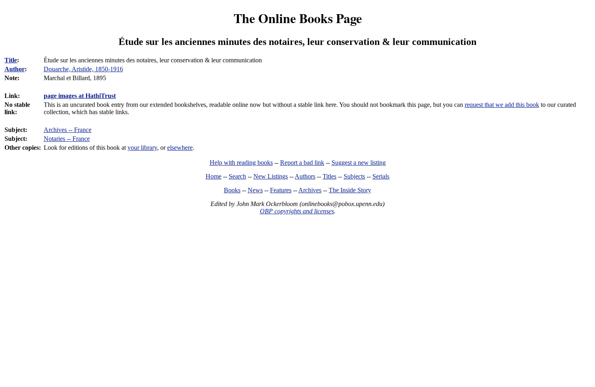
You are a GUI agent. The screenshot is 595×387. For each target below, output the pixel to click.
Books (232, 190)
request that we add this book (502, 104)
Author (14, 69)
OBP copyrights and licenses (297, 211)
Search (237, 176)
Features (280, 190)
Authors (305, 176)
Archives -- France (67, 129)
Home (213, 176)
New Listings (270, 176)
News (255, 190)
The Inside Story (350, 190)
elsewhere (180, 147)
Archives (309, 190)
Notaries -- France (67, 138)
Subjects (354, 176)
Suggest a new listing (359, 162)
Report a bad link (302, 162)
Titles (329, 176)
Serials (380, 176)
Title (10, 60)
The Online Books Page (298, 18)
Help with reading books (241, 162)
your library (142, 147)
